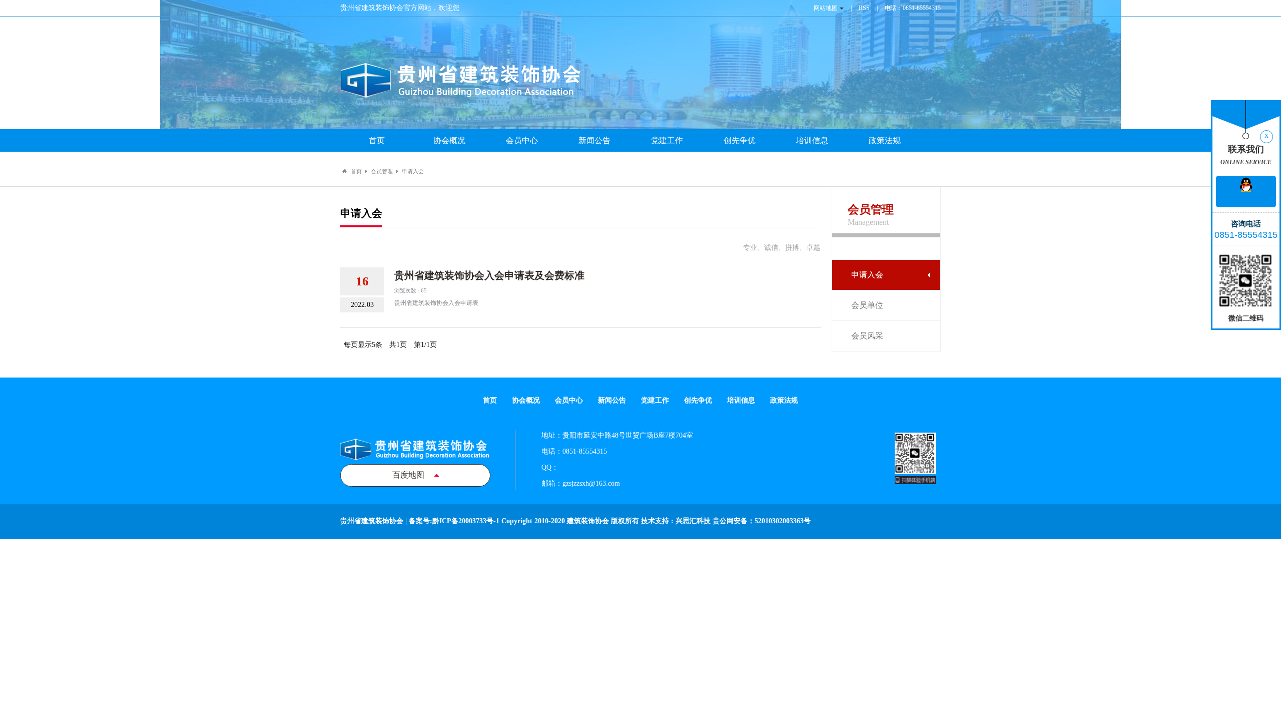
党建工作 (667, 140)
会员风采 (867, 335)
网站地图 (826, 8)
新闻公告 (594, 140)
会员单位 (867, 305)
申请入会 (867, 274)
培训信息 (812, 140)
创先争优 (740, 140)
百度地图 (408, 475)
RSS (864, 8)
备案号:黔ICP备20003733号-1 (454, 521)
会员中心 (522, 140)
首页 (377, 140)
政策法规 (885, 140)
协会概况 (449, 140)
